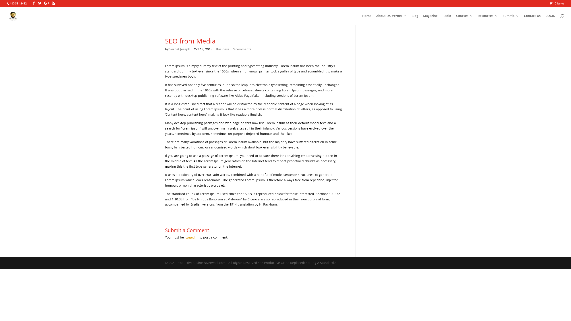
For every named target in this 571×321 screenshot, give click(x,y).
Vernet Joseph (180, 49)
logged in (192, 237)
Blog (415, 16)
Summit (509, 16)
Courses (462, 16)
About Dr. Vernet (389, 16)
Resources (485, 16)
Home (366, 16)
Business (222, 49)
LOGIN (550, 16)
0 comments (242, 49)
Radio (447, 16)
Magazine (430, 16)
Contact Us (532, 16)
